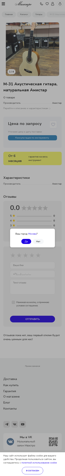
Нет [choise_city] (38, 241)
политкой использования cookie (39, 462)
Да (26, 241)
